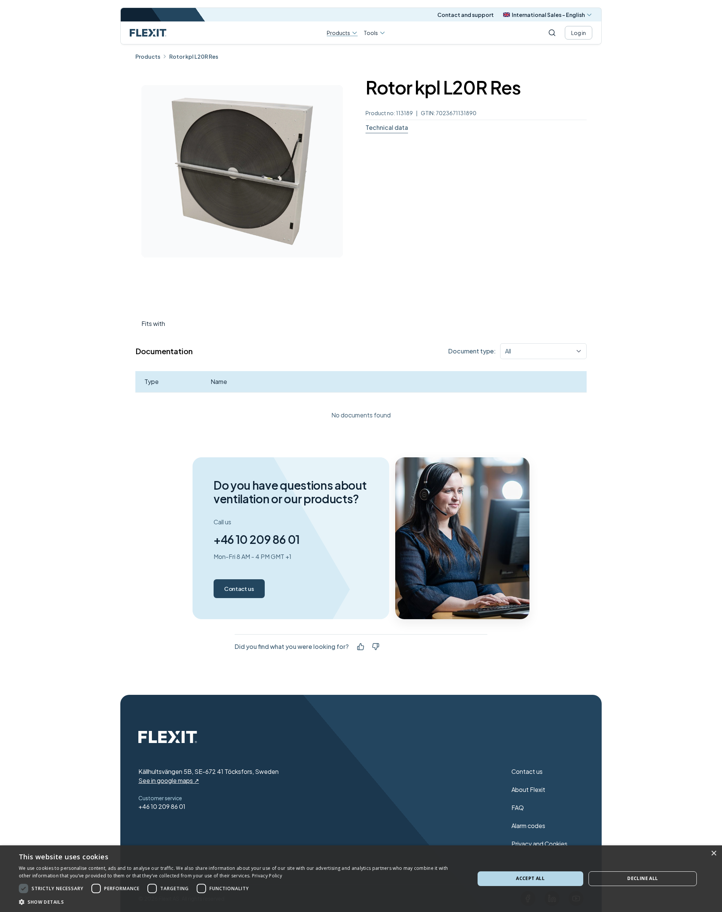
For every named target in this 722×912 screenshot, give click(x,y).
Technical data (387, 127)
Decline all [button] (642, 878)
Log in (578, 32)
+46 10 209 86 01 (257, 539)
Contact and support (465, 14)
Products (338, 33)
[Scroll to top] (148, 33)
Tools (371, 33)
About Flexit (528, 789)
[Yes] (361, 647)
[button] (240, 901)
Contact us (239, 588)
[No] (376, 647)
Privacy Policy (267, 875)
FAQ (517, 808)
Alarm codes (528, 826)
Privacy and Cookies (539, 844)
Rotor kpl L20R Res (193, 56)
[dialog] (361, 878)
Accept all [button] (530, 878)
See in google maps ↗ (168, 780)
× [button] (713, 853)
